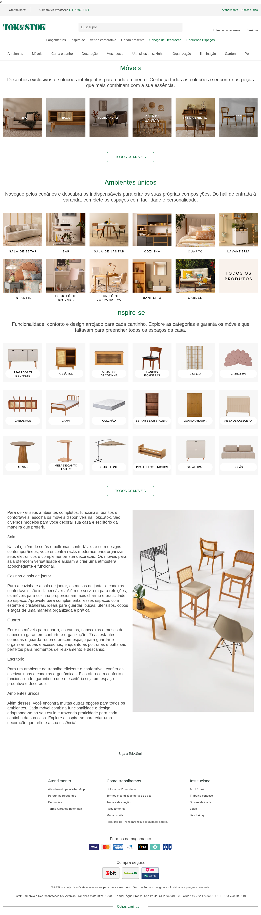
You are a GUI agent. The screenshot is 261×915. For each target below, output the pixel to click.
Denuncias (55, 802)
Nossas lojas (249, 9)
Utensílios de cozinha (148, 53)
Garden (230, 53)
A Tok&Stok (197, 789)
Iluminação (208, 53)
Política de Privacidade (121, 789)
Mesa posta (115, 53)
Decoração (90, 53)
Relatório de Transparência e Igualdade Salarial (137, 821)
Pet (247, 53)
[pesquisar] (177, 27)
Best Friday (197, 815)
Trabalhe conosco (201, 795)
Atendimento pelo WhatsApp (66, 789)
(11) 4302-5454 (79, 9)
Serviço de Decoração (165, 40)
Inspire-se (78, 40)
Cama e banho (62, 53)
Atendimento (230, 9)
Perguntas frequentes (62, 795)
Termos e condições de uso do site (129, 795)
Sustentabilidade (200, 802)
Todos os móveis (130, 157)
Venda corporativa (103, 40)
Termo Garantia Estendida (65, 808)
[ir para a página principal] (24, 27)
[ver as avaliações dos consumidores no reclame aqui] (130, 873)
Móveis (37, 53)
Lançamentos (56, 40)
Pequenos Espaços (200, 40)
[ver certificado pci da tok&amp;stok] (150, 873)
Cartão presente (132, 40)
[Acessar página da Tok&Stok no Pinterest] (136, 762)
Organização (182, 53)
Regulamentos (116, 808)
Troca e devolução (118, 802)
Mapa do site (115, 815)
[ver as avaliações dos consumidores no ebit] (110, 873)
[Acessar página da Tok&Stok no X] (147, 762)
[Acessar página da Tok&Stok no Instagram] (125, 762)
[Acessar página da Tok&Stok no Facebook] (113, 762)
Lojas (193, 808)
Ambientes (15, 53)
